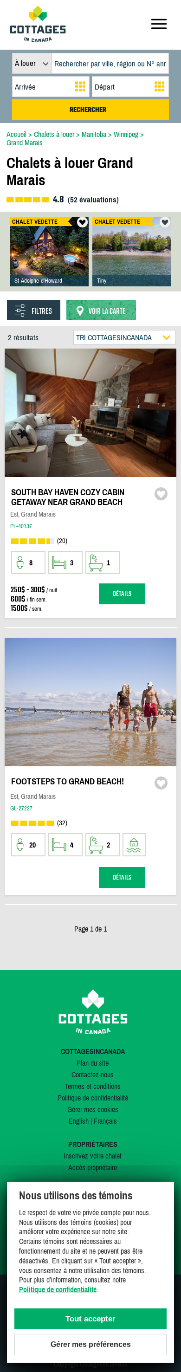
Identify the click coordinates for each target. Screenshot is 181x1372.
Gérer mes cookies (92, 1109)
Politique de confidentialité (93, 1098)
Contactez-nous (92, 1074)
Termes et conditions (93, 1086)
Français (105, 1121)
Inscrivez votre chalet (93, 1156)
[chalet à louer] (38, 39)
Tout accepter (90, 1318)
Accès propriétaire (92, 1167)
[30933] (131, 261)
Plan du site (93, 1063)
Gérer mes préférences (91, 1344)
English (79, 1121)
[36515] (49, 261)
